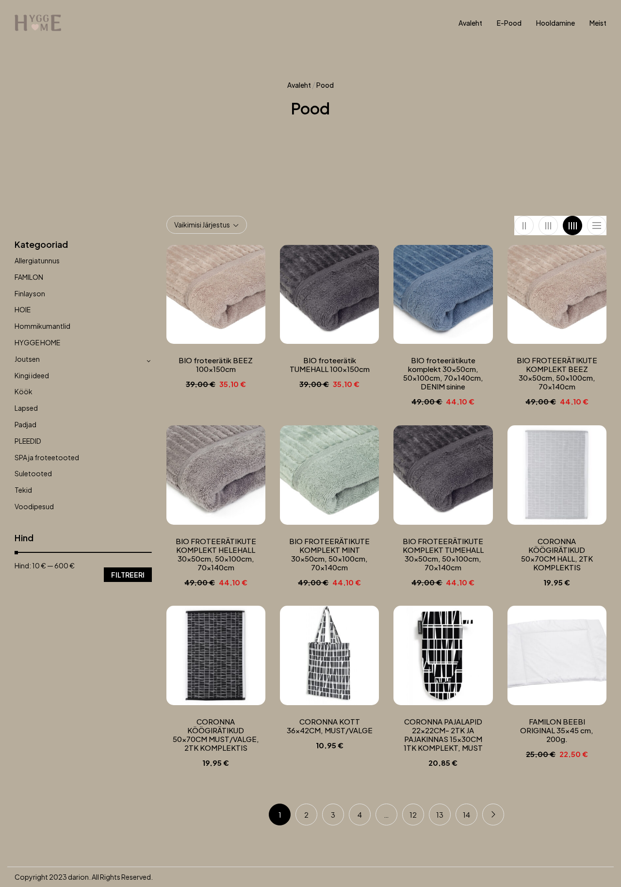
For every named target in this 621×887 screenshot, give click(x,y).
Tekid (23, 489)
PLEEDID (28, 440)
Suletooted (33, 473)
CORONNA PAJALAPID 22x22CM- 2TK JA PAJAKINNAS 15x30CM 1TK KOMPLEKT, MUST (443, 734)
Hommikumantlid (42, 326)
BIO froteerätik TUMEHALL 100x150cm (330, 364)
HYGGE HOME (37, 342)
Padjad (25, 424)
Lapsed (26, 407)
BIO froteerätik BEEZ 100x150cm (216, 364)
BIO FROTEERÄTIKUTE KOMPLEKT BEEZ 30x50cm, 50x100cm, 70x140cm (557, 373)
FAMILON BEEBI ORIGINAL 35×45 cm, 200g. (556, 730)
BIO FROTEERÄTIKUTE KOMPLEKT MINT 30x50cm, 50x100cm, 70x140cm (329, 554)
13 (439, 814)
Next (493, 814)
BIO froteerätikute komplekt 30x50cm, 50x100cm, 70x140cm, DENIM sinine (443, 373)
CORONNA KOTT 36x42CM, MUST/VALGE (330, 726)
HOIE (23, 309)
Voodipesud (34, 506)
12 (413, 814)
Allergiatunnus (37, 260)
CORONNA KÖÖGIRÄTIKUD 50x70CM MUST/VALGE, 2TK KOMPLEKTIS (216, 734)
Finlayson (30, 293)
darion (78, 876)
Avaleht (299, 85)
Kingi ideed (32, 375)
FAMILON (29, 277)
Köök (24, 391)
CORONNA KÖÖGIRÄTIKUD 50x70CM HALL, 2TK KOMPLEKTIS (557, 554)
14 (466, 814)
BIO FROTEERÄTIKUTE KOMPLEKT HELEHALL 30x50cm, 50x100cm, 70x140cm (216, 554)
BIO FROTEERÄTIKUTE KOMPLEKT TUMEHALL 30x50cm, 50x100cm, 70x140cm (443, 554)
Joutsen (27, 359)
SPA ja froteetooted (47, 457)
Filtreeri (128, 574)
